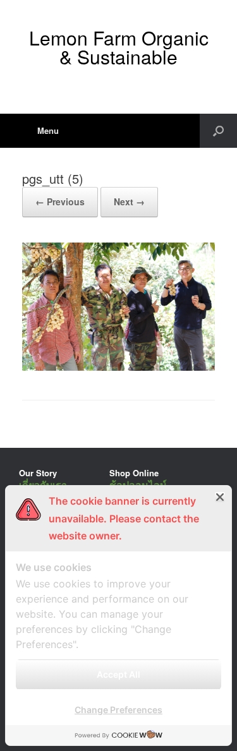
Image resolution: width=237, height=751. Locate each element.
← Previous (60, 201)
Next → (129, 201)
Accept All (118, 674)
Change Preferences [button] (118, 709)
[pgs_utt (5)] (118, 367)
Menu (48, 130)
